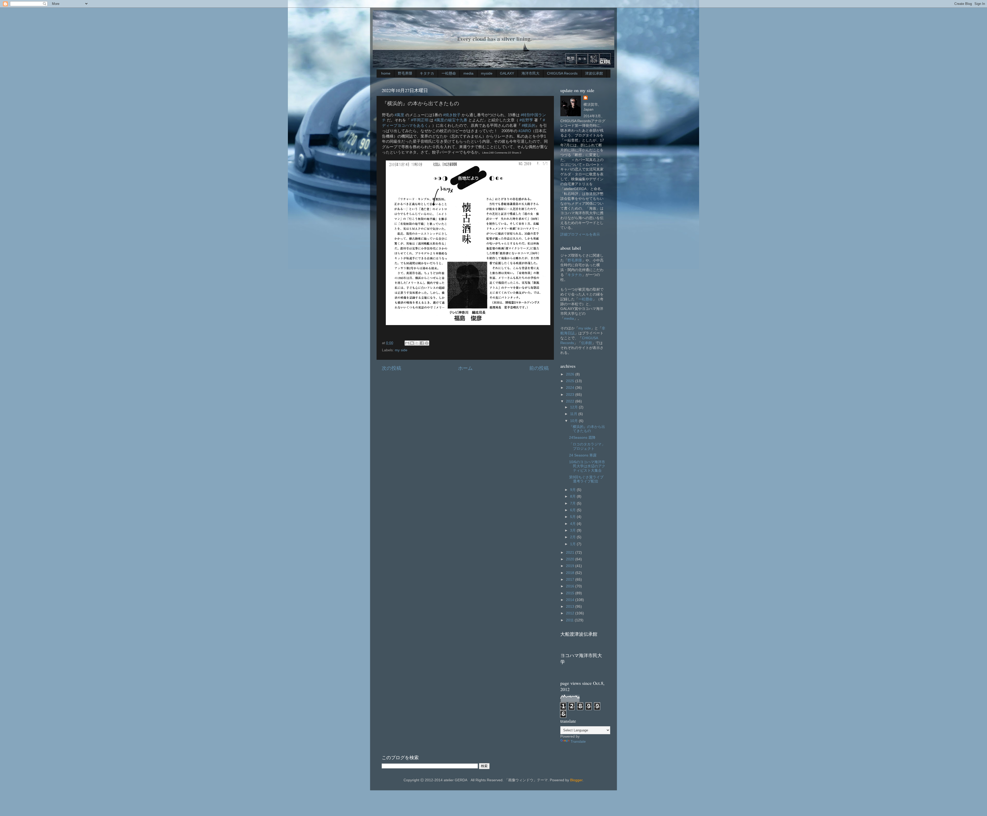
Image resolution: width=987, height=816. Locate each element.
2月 (573, 537)
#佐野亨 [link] (526, 120)
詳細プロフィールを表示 (580, 234)
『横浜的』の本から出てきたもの (587, 429)
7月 (573, 503)
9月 (573, 490)
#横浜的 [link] (528, 125)
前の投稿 (539, 368)
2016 (570, 586)
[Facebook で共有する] (421, 343)
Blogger (576, 780)
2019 (570, 566)
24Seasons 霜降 (582, 438)
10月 (574, 421)
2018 (570, 573)
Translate (578, 741)
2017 (570, 579)
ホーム (465, 368)
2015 (570, 593)
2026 (570, 374)
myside (486, 73)
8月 (573, 496)
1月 (573, 544)
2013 (570, 606)
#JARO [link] (524, 131)
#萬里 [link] (399, 115)
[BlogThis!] (412, 343)
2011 (570, 620)
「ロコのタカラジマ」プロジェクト (587, 446)
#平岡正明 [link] (419, 120)
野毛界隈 (405, 73)
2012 (570, 613)
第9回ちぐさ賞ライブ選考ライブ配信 (586, 479)
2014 (570, 600)
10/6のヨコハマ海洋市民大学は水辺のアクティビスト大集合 (587, 466)
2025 (570, 381)
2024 (570, 388)
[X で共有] (416, 343)
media (468, 73)
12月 (574, 407)
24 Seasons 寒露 (583, 455)
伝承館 (586, 343)
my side (401, 350)
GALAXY (507, 73)
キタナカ (427, 73)
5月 (573, 517)
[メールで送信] (407, 343)
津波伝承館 (594, 73)
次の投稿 (391, 368)
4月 (573, 524)
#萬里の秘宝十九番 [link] (450, 120)
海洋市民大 (531, 73)
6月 (573, 510)
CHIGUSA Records (562, 73)
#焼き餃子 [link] (452, 115)
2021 (570, 552)
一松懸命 (449, 73)
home (385, 73)
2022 (570, 401)
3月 (573, 530)
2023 (570, 395)
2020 (570, 559)
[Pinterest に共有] (426, 343)
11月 (574, 414)
